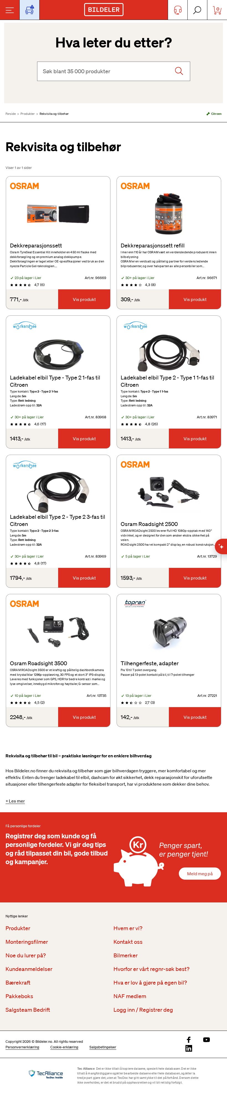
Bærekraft (18, 982)
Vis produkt (84, 299)
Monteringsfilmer (27, 941)
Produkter (27, 114)
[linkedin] (188, 1048)
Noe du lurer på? (26, 955)
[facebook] (188, 1040)
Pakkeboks (19, 996)
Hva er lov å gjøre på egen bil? (150, 982)
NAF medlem (130, 996)
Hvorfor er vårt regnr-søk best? (151, 969)
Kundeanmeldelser (29, 969)
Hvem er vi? (128, 928)
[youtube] (206, 1040)
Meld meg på (200, 873)
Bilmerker (126, 955)
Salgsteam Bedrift (28, 1009)
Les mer (17, 801)
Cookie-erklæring (64, 1047)
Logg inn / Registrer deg (143, 1009)
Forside (11, 114)
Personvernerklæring (22, 1047)
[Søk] (179, 71)
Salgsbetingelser (102, 1047)
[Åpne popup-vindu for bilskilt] (29, 10)
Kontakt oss (128, 941)
